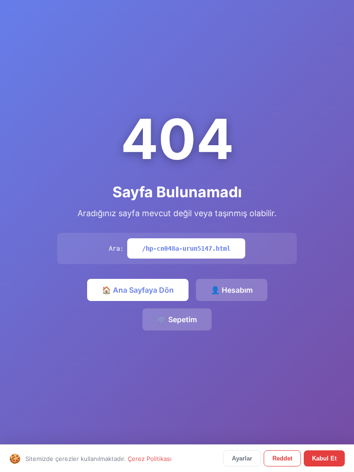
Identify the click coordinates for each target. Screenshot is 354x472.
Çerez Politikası (149, 458)
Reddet (282, 458)
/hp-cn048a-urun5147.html (186, 248)
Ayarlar (242, 458)
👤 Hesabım (232, 290)
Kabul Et (324, 458)
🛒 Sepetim (177, 319)
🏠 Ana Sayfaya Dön (138, 290)
